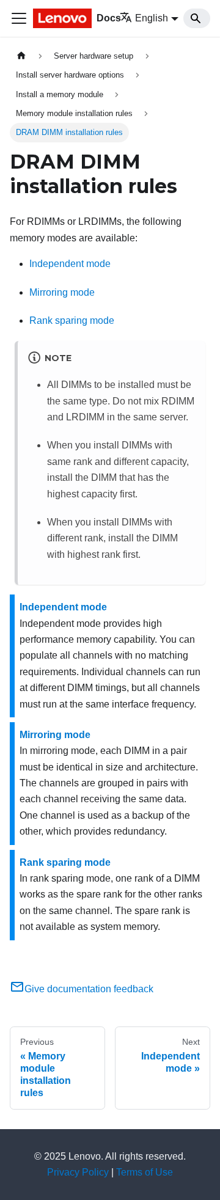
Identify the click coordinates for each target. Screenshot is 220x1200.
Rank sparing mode (71, 320)
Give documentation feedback (88, 989)
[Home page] (21, 55)
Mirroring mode (62, 292)
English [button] (151, 18)
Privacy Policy (78, 1172)
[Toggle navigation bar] (19, 18)
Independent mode (70, 263)
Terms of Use (144, 1172)
